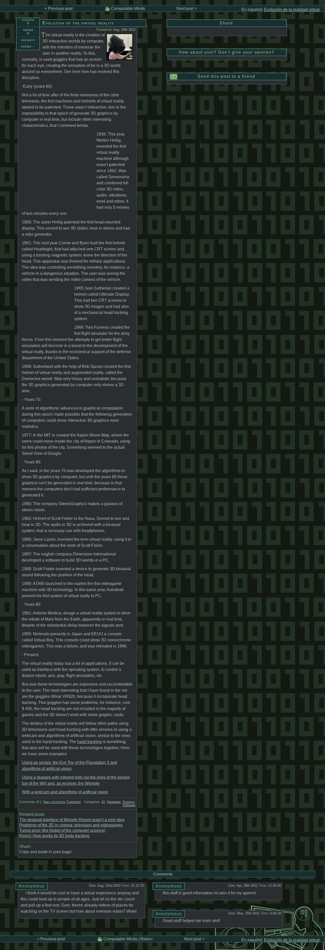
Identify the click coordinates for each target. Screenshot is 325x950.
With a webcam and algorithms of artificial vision (65, 792)
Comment (74, 802)
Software (129, 805)
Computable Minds (128, 8)
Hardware (114, 802)
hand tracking (89, 742)
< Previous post (59, 8)
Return (146, 939)
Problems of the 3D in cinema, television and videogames (71, 825)
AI (103, 802)
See (54, 802)
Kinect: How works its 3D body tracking (54, 836)
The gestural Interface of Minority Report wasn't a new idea (71, 820)
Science (129, 802)
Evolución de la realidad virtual (292, 9)
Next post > (186, 8)
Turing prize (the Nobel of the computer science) (62, 830)
